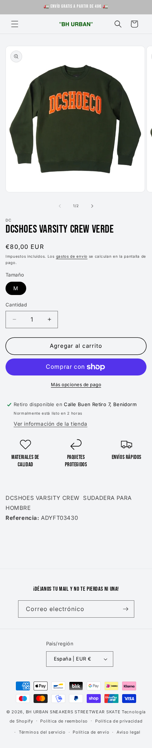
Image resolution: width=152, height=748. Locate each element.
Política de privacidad (118, 721)
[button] (15, 24)
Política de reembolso (64, 721)
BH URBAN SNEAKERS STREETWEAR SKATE (74, 711)
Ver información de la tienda (50, 424)
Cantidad (16, 305)
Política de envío (91, 732)
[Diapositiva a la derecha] (92, 206)
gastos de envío (72, 256)
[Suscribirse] (126, 609)
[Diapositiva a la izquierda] (60, 206)
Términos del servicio (42, 732)
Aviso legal (129, 732)
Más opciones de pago (76, 384)
